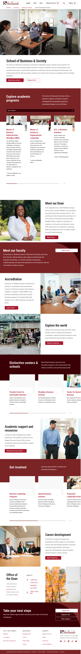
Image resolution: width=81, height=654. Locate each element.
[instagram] (65, 641)
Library (24, 644)
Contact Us (45, 641)
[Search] (64, 3)
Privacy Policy (34, 651)
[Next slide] (64, 183)
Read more (51, 237)
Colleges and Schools (27, 7)
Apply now (65, 610)
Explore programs (53, 343)
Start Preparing (52, 558)
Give (41, 3)
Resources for (51, 3)
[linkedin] (68, 641)
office (16, 595)
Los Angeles (6, 637)
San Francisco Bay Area (9, 641)
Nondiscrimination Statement (53, 651)
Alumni (44, 637)
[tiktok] (72, 641)
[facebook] (61, 641)
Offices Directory (46, 634)
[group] (16, 148)
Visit (34, 3)
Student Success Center (15, 451)
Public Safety (26, 641)
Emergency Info (27, 634)
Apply (28, 3)
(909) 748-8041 (34, 592)
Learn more (66, 250)
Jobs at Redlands (46, 644)
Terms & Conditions (42, 651)
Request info (32, 80)
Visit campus (65, 619)
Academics (16, 7)
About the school (14, 80)
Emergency (62, 651)
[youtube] (76, 641)
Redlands (8, 7)
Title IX (24, 637)
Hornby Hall (9, 589)
